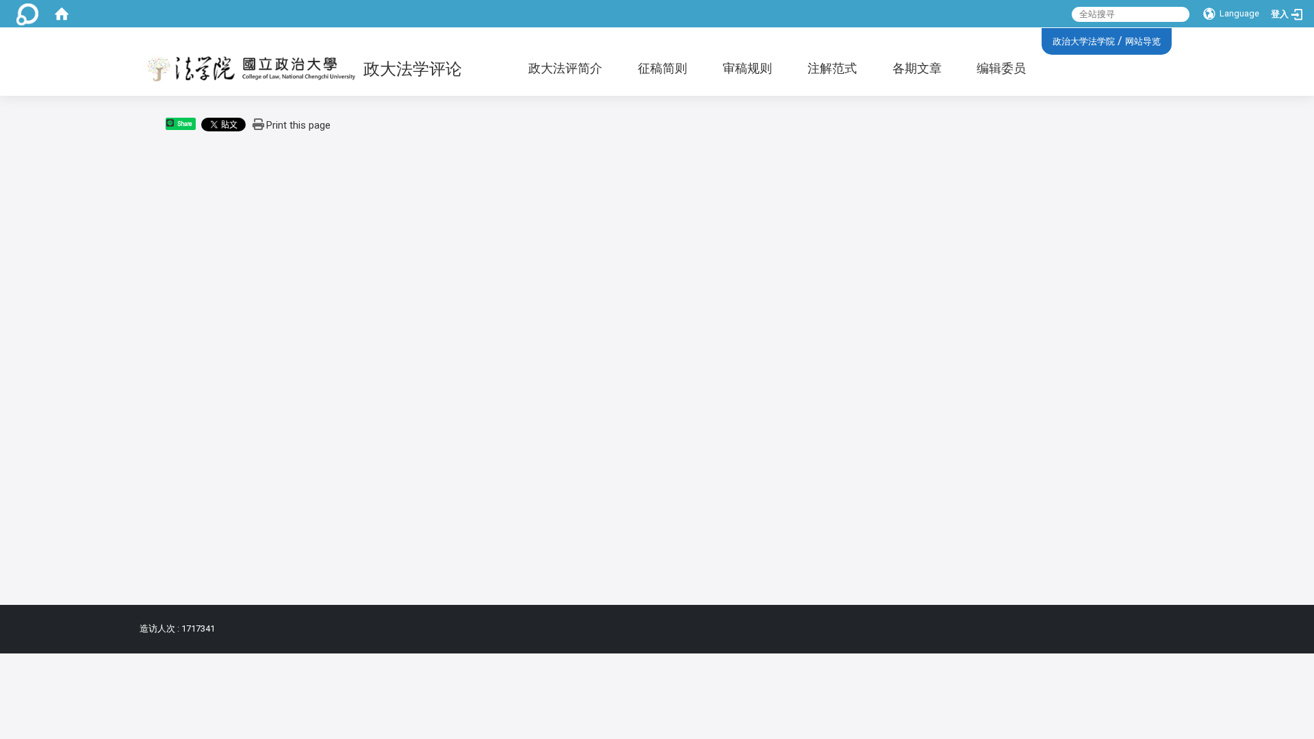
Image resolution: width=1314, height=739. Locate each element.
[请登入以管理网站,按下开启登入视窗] (27, 13)
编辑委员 (1001, 68)
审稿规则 (747, 68)
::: (1047, 39)
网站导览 (1143, 41)
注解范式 (832, 68)
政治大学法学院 (1084, 41)
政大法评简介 (565, 68)
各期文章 (917, 68)
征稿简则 (662, 68)
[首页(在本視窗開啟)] (61, 13)
